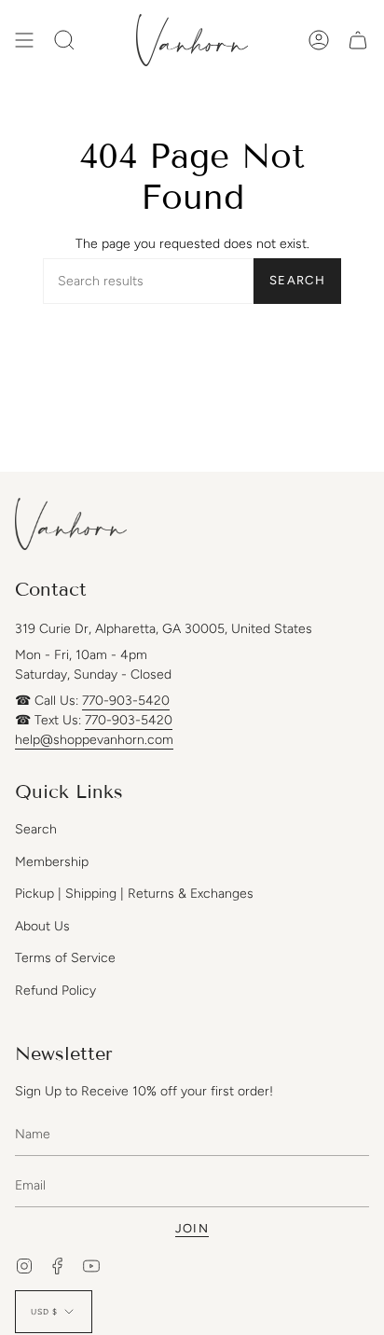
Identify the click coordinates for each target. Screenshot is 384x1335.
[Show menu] (24, 40)
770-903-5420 (126, 701)
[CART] (358, 40)
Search (297, 280)
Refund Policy (55, 990)
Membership (52, 862)
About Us (42, 926)
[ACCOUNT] (319, 40)
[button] (64, 40)
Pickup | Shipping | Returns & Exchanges (134, 893)
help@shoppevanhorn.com (94, 740)
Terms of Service (65, 958)
